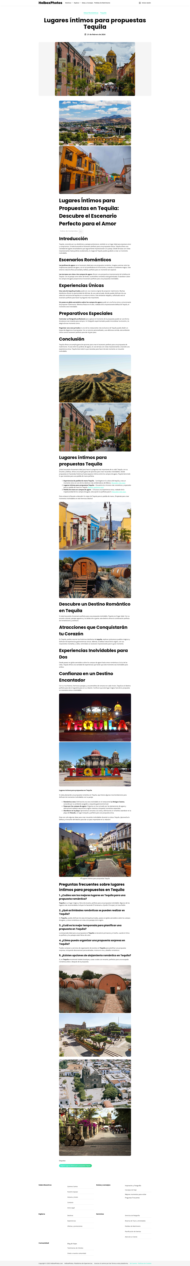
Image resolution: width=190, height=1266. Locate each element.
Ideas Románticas (91, 13)
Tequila (103, 13)
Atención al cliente (131, 1237)
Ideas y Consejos (87, 3)
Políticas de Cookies (144, 1263)
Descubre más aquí (118, 483)
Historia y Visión (72, 1197)
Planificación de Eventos (133, 1231)
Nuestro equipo (72, 1192)
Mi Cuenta (133, 1263)
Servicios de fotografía (132, 1215)
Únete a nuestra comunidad (76, 1253)
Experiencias (71, 1221)
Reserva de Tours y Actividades (135, 1221)
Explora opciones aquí (96, 487)
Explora (76, 3)
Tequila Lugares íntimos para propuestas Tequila (75, 1166)
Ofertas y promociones (74, 1226)
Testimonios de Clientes (75, 1248)
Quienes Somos (72, 1186)
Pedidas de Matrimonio (102, 3)
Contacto (70, 1202)
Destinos (68, 3)
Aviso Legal (71, 1208)
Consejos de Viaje (131, 1190)
